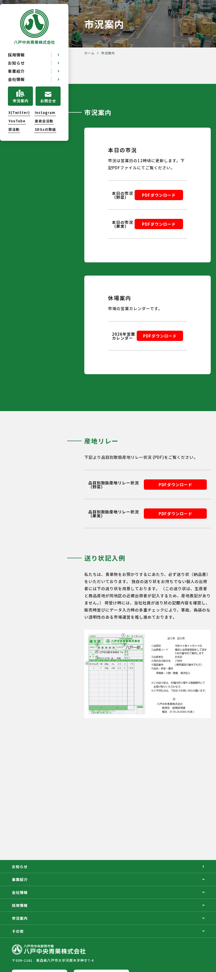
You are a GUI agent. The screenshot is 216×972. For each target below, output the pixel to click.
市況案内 (20, 100)
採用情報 (16, 54)
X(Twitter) (19, 112)
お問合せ (48, 100)
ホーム (89, 53)
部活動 (13, 129)
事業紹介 (16, 71)
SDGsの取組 (45, 129)
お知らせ (16, 63)
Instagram (45, 112)
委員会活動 (44, 121)
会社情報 (16, 79)
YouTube (17, 121)
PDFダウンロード (159, 195)
